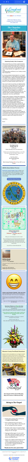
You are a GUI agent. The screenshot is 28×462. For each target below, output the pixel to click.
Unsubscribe (5, 454)
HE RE (11, 15)
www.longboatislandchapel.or (12, 442)
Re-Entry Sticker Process (14, 179)
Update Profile (11, 454)
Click (8, 15)
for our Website (17, 15)
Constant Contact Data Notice (19, 454)
